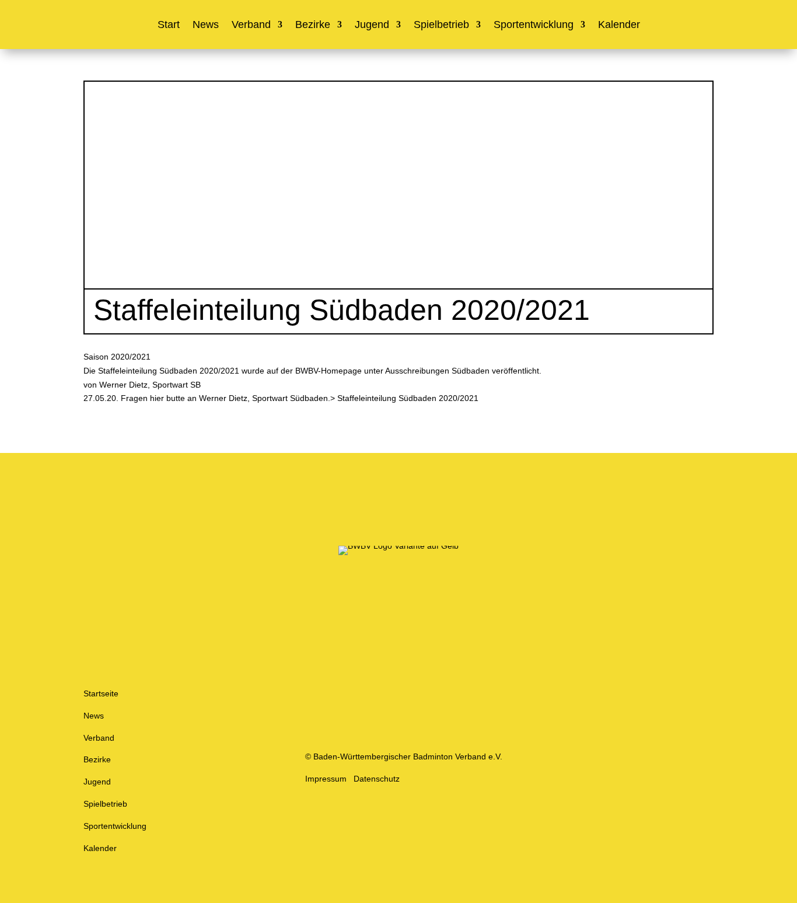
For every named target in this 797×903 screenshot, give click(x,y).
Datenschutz (377, 778)
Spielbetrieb (441, 25)
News (206, 25)
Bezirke (312, 25)
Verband (251, 25)
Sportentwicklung (534, 25)
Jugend (372, 25)
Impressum (326, 778)
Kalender (619, 25)
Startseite (100, 693)
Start (169, 25)
